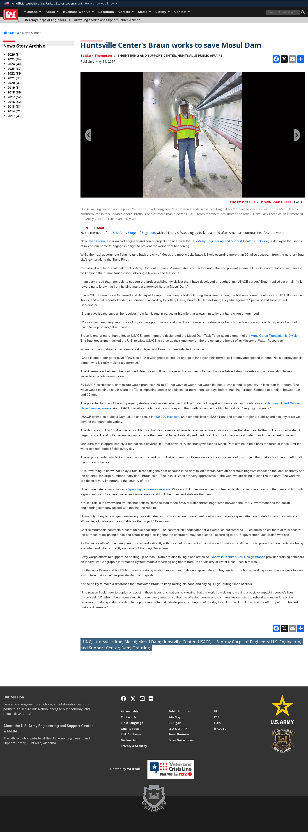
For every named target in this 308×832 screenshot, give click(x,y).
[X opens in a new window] (133, 699)
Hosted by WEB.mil (125, 769)
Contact (180, 12)
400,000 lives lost (166, 416)
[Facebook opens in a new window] (123, 699)
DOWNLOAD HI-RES (276, 202)
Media (143, 12)
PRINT (85, 228)
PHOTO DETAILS (242, 202)
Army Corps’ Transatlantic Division (275, 335)
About (51, 12)
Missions (31, 12)
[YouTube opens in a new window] (142, 699)
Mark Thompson (98, 55)
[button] (102, 3)
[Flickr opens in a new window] (151, 699)
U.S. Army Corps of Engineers (134, 232)
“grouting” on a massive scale (149, 489)
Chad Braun (96, 241)
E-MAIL (99, 228)
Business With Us (77, 12)
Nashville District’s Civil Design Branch (238, 557)
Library (161, 12)
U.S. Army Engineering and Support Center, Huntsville (229, 241)
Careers (124, 12)
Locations (106, 12)
